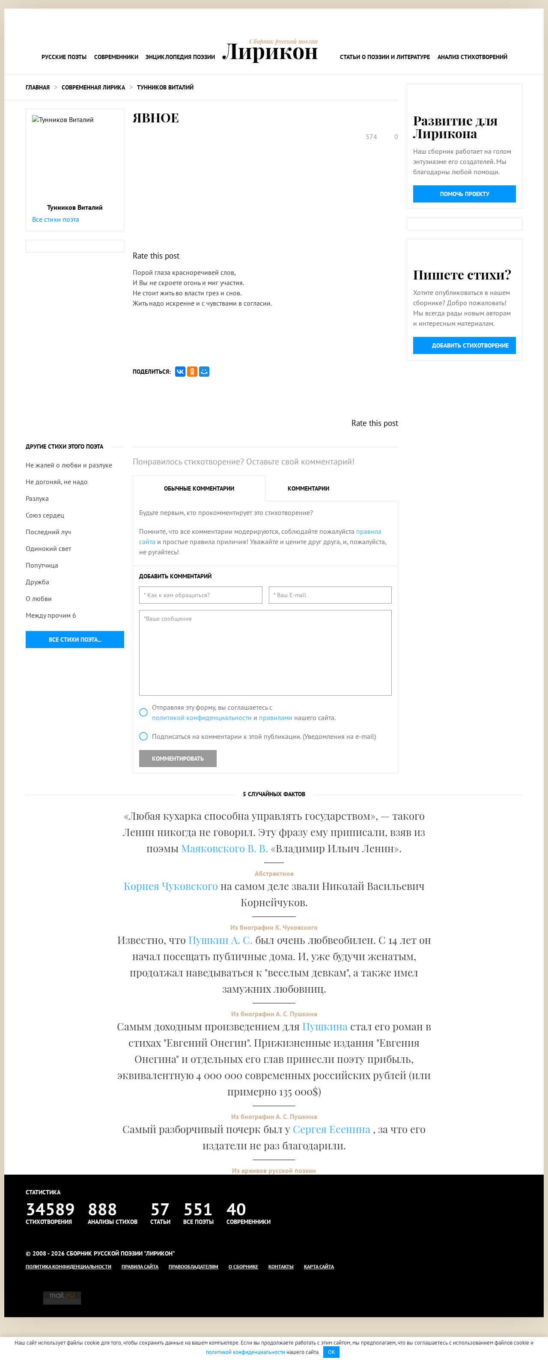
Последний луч (48, 531)
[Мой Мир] (204, 371)
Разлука (37, 498)
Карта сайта (319, 1266)
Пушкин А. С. (220, 939)
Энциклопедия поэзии (180, 57)
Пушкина (325, 1026)
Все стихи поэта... (75, 639)
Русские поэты (64, 57)
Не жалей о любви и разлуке (69, 465)
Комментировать (178, 758)
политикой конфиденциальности (202, 717)
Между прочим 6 (51, 615)
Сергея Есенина (333, 1129)
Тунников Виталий (165, 87)
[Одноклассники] (192, 371)
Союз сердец (45, 515)
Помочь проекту (464, 194)
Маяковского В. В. (224, 848)
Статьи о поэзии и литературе (385, 57)
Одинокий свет (48, 548)
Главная (38, 87)
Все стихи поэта (55, 219)
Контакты (281, 1266)
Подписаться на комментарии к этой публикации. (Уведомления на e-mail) (264, 736)
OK (331, 1352)
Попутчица (42, 565)
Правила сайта (140, 1266)
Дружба (37, 581)
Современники (116, 57)
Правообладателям (193, 1266)
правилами (275, 717)
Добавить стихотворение (470, 345)
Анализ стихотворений (472, 57)
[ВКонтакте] (180, 371)
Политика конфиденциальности (68, 1266)
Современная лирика (93, 87)
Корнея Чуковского (171, 886)
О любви (39, 598)
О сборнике (243, 1266)
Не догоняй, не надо (57, 481)
